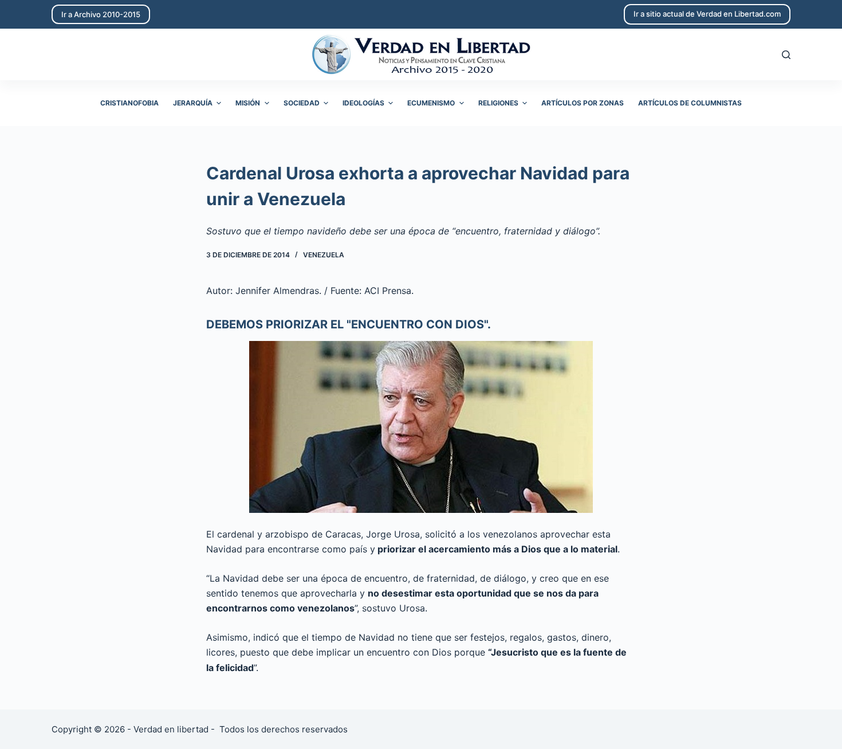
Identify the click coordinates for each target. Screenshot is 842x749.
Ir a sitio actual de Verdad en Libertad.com (707, 13)
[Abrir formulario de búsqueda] (786, 54)
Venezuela (323, 254)
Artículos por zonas (582, 103)
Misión (247, 103)
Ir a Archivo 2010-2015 (100, 14)
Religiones (498, 103)
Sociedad (302, 103)
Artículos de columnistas (690, 103)
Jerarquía (193, 103)
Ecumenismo (431, 103)
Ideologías (363, 103)
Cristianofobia (129, 103)
